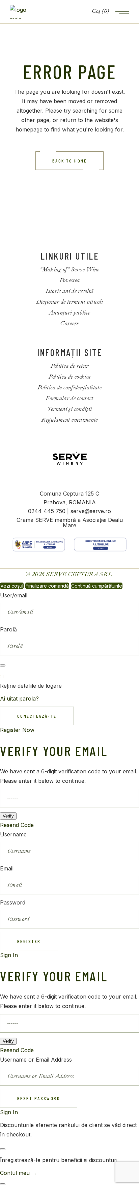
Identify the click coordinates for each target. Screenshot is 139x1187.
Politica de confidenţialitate (69, 387)
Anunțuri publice (69, 312)
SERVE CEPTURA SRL (80, 574)
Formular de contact (69, 398)
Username (13, 834)
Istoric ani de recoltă (69, 291)
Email (6, 868)
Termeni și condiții (69, 409)
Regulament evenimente (69, 419)
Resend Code (17, 825)
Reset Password (38, 1098)
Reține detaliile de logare (31, 685)
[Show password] (2, 665)
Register (29, 941)
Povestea (69, 280)
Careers (69, 323)
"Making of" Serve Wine (69, 269)
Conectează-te (37, 716)
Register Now (17, 729)
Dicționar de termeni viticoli (69, 301)
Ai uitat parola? (19, 698)
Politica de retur (70, 365)
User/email (13, 595)
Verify (8, 816)
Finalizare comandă (47, 586)
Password (12, 902)
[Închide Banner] (2, 1149)
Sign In (9, 955)
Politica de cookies (69, 376)
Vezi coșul (11, 586)
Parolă (8, 629)
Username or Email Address (36, 1059)
